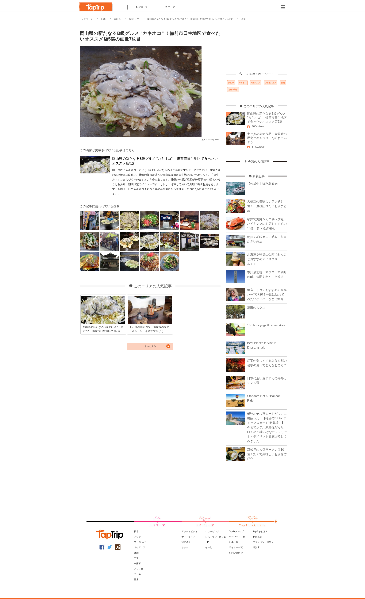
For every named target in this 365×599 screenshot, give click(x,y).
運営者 (256, 547)
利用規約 (257, 536)
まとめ (137, 574)
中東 (136, 558)
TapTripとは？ (260, 531)
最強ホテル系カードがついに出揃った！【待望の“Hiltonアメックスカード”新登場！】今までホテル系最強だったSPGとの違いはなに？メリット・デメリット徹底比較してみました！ (267, 427)
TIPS (207, 542)
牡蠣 (283, 83)
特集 (136, 579)
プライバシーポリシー (264, 542)
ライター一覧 (236, 547)
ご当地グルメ (270, 83)
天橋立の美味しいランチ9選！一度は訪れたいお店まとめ (267, 206)
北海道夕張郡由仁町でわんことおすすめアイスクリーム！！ (267, 259)
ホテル (185, 547)
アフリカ (138, 568)
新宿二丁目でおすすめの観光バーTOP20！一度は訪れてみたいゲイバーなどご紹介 (267, 294)
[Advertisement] (256, 48)
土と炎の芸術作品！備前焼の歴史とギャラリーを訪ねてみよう (267, 138)
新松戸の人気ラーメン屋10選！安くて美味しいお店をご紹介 (267, 454)
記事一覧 (143, 7)
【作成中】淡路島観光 (262, 183)
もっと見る (150, 346)
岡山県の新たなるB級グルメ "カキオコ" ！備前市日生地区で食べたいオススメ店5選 (190, 19)
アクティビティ (190, 531)
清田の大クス (256, 307)
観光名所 (186, 542)
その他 (208, 547)
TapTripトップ (236, 531)
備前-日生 (134, 19)
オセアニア (139, 547)
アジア (137, 536)
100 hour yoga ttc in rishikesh (266, 325)
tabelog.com (213, 140)
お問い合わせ (236, 552)
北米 (136, 552)
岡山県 (117, 19)
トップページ (86, 19)
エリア (171, 7)
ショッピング (212, 531)
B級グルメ (255, 83)
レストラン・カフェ (215, 536)
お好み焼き (233, 89)
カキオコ (242, 83)
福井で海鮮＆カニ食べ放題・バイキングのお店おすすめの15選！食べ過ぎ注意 (267, 224)
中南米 (137, 563)
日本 (103, 19)
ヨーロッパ (139, 542)
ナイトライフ (188, 536)
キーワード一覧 (237, 536)
